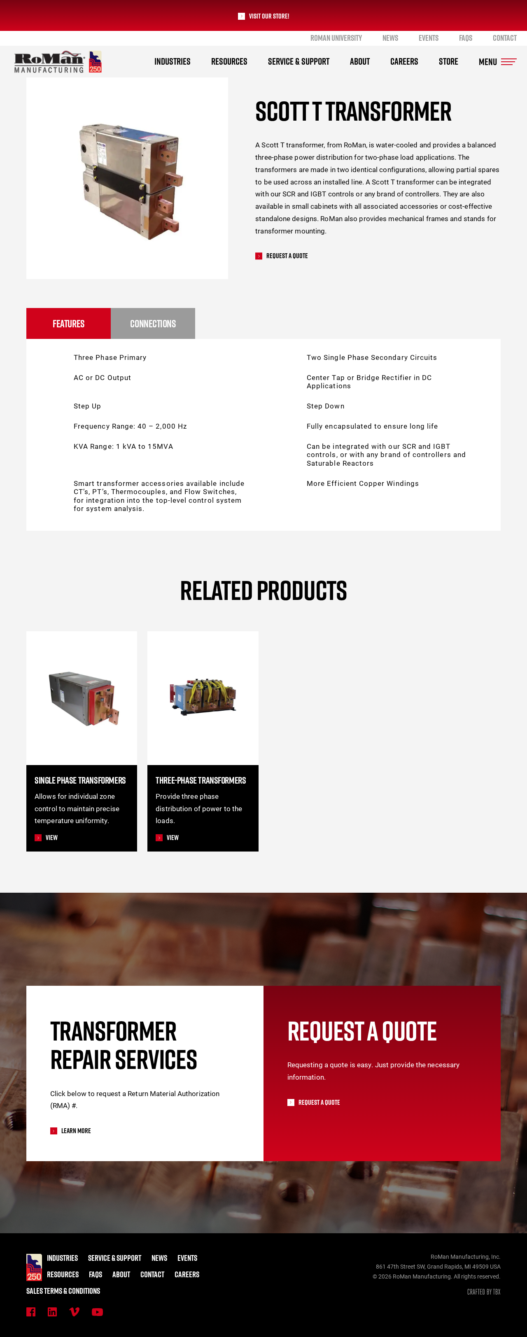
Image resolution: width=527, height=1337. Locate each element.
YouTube (97, 1312)
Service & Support (298, 61)
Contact (505, 38)
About (360, 61)
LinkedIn (52, 1311)
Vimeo (74, 1311)
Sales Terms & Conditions (63, 1291)
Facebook (30, 1311)
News (390, 38)
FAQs (465, 38)
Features (68, 323)
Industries (172, 61)
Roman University (336, 38)
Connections (152, 323)
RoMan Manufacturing (58, 62)
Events (428, 38)
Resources (229, 61)
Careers (404, 61)
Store (448, 61)
